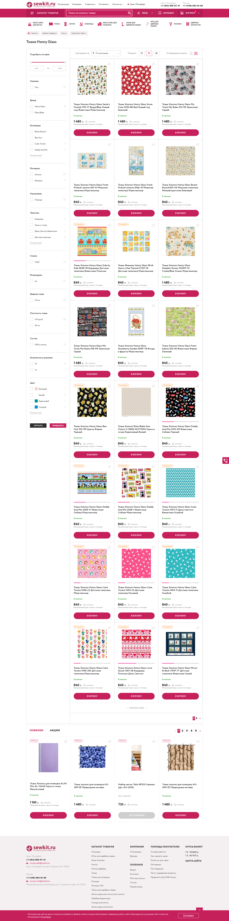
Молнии (95, 881)
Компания (76, 4)
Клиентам (89, 4)
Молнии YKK (97, 885)
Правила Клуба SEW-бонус (163, 877)
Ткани (94, 873)
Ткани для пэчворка (100, 877)
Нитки (94, 864)
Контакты (117, 4)
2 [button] (182, 731)
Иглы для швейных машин (103, 856)
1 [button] (178, 731)
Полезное (103, 4)
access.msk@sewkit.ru (39, 881)
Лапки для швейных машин (103, 890)
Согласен (188, 915)
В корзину (92, 132)
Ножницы (95, 851)
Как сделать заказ (159, 856)
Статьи (133, 882)
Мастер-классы (137, 878)
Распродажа (63, 4)
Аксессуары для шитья (102, 906)
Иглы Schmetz (98, 860)
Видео (133, 869)
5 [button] (196, 731)
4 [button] (191, 731)
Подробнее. (45, 917)
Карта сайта (193, 861)
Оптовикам (156, 864)
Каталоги (134, 874)
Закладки (168, 13)
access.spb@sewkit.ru (39, 863)
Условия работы (158, 851)
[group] (92, 241)
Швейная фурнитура (100, 898)
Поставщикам (157, 868)
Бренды (133, 856)
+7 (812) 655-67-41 (170, 6)
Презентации (136, 886)
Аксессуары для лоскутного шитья (107, 894)
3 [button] (187, 731)
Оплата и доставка (159, 860)
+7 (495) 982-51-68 (193, 6)
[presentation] (175, 731)
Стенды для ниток (100, 902)
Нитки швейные (98, 868)
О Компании (135, 851)
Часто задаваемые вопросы (163, 873)
